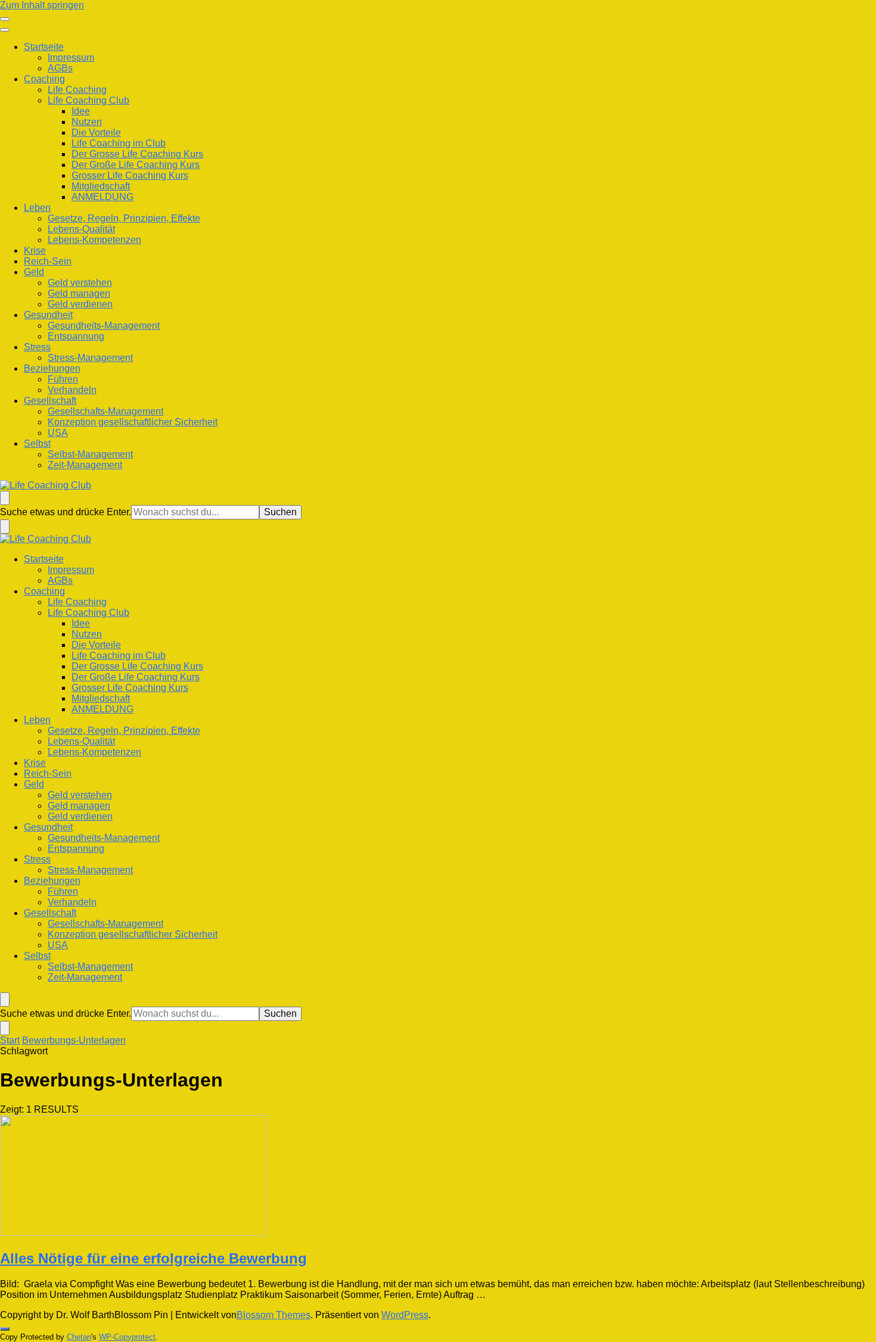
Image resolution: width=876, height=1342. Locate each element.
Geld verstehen (80, 283)
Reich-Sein (48, 261)
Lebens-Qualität (81, 229)
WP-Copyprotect (127, 1336)
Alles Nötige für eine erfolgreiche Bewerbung (153, 1258)
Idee (81, 111)
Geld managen (79, 293)
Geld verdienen (80, 304)
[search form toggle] (5, 498)
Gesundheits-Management (104, 325)
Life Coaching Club (88, 100)
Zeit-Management (85, 465)
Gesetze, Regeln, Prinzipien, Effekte (124, 218)
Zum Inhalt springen (42, 5)
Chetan (79, 1336)
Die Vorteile (96, 132)
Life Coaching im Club (119, 143)
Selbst (37, 443)
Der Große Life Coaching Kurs (136, 165)
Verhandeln (72, 390)
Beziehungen (52, 368)
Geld (34, 272)
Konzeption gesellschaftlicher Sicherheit (133, 422)
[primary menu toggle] (5, 19)
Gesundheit (48, 315)
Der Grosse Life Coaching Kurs (137, 154)
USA (58, 433)
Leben (37, 208)
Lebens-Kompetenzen (94, 240)
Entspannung (76, 336)
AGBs (60, 68)
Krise (35, 250)
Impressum (71, 57)
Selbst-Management (90, 454)
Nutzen (87, 122)
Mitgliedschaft (101, 186)
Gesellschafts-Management (105, 411)
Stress (37, 347)
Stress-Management (90, 358)
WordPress (404, 1315)
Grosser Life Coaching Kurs (130, 175)
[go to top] (5, 1329)
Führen (63, 379)
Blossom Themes (273, 1315)
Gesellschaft (50, 401)
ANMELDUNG (102, 197)
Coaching (44, 79)
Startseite (44, 47)
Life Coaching (77, 90)
